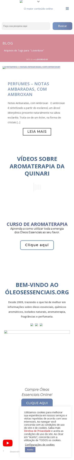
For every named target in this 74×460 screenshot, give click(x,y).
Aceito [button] (30, 449)
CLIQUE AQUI (37, 403)
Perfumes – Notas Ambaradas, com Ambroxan (28, 89)
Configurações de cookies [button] (40, 444)
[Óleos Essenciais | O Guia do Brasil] (37, 7)
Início (29, 59)
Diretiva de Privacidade (37, 430)
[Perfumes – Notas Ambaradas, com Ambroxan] (31, 67)
